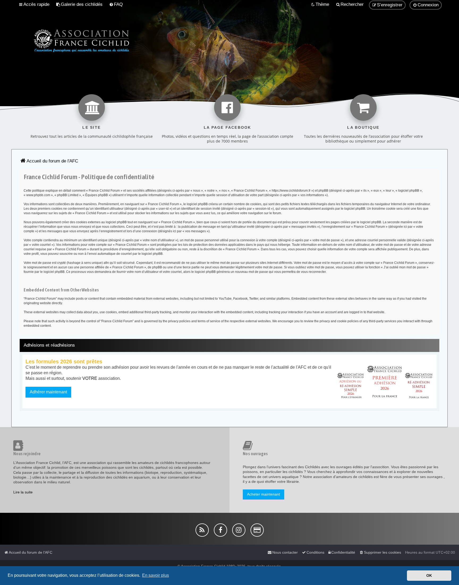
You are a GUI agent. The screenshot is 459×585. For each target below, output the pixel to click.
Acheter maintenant (263, 494)
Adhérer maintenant (48, 392)
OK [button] (429, 575)
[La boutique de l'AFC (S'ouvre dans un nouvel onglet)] (363, 107)
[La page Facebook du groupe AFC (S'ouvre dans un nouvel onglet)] (227, 107)
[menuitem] (79, 4)
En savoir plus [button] (155, 575)
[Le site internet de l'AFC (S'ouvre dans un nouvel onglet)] (91, 107)
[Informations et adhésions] (385, 381)
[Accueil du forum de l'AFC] (72, 40)
